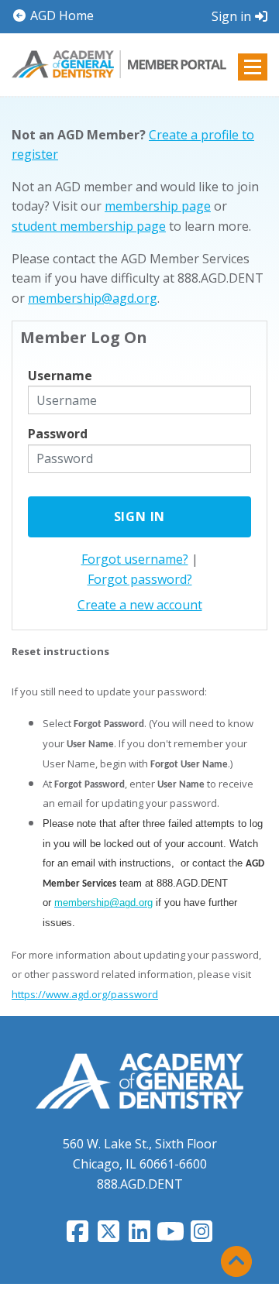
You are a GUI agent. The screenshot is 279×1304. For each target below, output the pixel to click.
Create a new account (140, 604)
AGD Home (60, 15)
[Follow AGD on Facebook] (77, 1235)
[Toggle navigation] (252, 67)
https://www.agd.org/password (85, 994)
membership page (158, 205)
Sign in (231, 16)
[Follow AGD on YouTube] (170, 1235)
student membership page (89, 226)
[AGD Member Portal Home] (119, 63)
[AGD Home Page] (139, 1080)
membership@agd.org (92, 298)
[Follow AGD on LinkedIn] (139, 1235)
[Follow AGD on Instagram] (201, 1235)
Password (58, 433)
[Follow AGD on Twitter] (108, 1235)
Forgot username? (134, 559)
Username (60, 375)
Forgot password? (140, 579)
